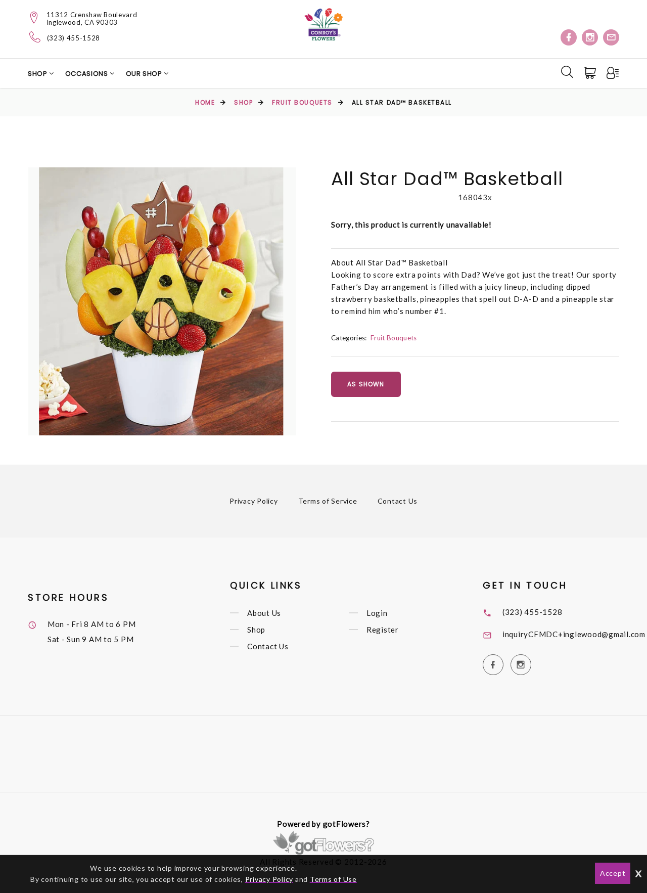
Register (382, 629)
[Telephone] (35, 36)
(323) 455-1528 (73, 38)
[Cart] (591, 73)
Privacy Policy (253, 501)
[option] (162, 301)
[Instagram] (590, 37)
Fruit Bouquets (302, 102)
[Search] (567, 71)
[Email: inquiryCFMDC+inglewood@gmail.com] (611, 37)
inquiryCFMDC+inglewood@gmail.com (573, 634)
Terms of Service (327, 501)
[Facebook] (569, 37)
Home (205, 102)
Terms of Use (333, 879)
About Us (264, 612)
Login (377, 612)
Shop (38, 73)
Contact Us (398, 501)
